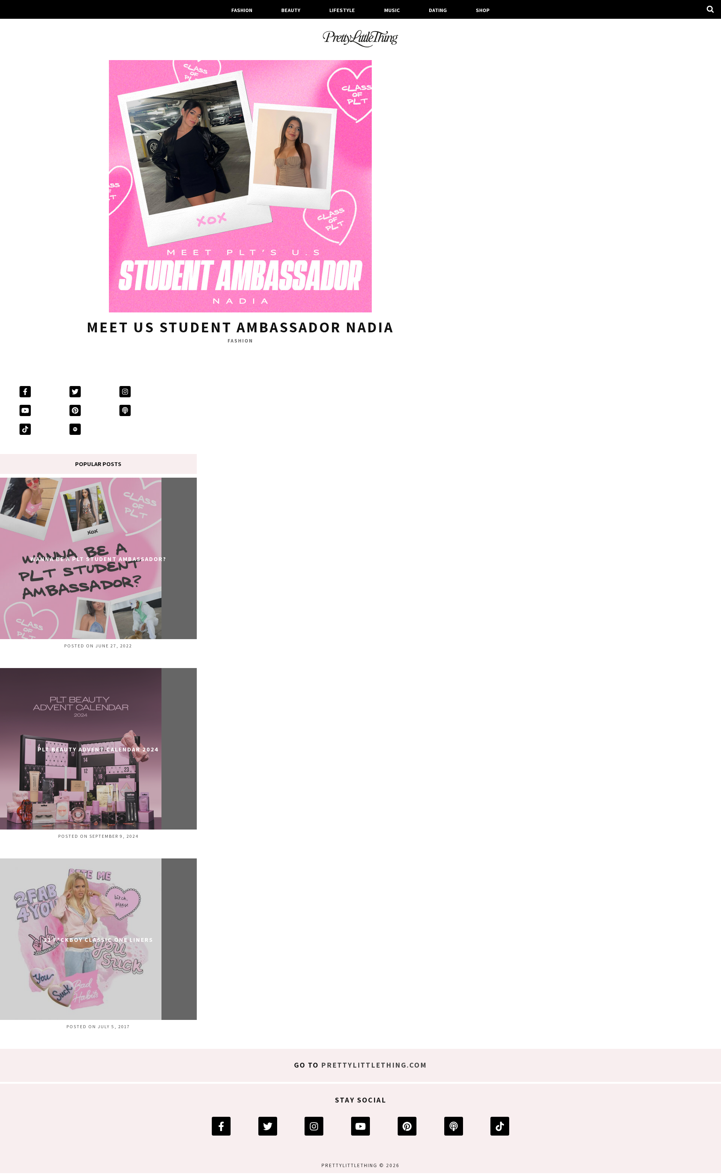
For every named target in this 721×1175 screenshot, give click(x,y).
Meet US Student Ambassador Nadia (240, 326)
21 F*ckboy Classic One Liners (98, 940)
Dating (438, 10)
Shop (483, 10)
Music (392, 10)
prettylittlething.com (374, 1065)
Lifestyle (342, 10)
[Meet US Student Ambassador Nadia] (240, 183)
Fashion (241, 10)
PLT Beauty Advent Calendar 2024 (98, 749)
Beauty (290, 10)
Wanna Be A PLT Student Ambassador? (98, 559)
